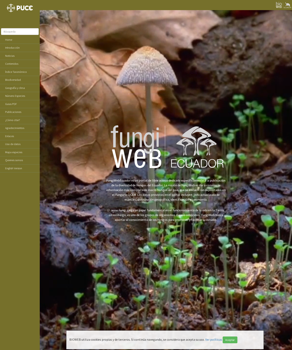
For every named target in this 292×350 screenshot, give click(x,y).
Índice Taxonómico (16, 72)
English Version (13, 168)
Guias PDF (11, 104)
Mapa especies (13, 152)
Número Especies (15, 96)
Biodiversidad (13, 80)
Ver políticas (213, 339)
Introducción (12, 47)
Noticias (10, 56)
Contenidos (11, 63)
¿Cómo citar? (12, 120)
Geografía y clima (15, 88)
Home (8, 39)
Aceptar (230, 340)
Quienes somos (14, 160)
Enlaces (9, 136)
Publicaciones (13, 112)
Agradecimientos (14, 128)
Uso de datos (12, 144)
